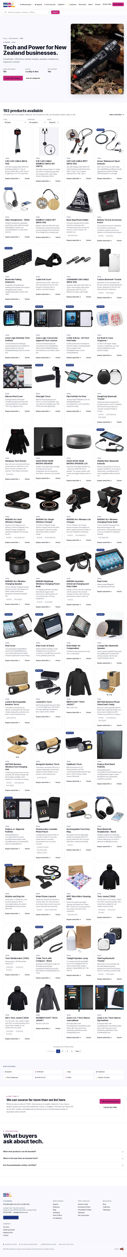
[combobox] (31, 12)
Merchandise (13, 38)
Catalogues (106, 1210)
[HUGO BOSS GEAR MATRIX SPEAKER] (48, 441)
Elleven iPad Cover (14, 396)
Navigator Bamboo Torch (47, 764)
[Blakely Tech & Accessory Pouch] (109, 200)
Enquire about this (12, 178)
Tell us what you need (110, 1101)
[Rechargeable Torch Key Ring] (79, 809)
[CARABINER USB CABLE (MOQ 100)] (79, 260)
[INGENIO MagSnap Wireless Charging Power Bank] (48, 562)
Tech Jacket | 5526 (106, 896)
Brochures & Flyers (84, 1207)
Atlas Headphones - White (17, 220)
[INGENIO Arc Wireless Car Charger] (79, 500)
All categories (57, 1218)
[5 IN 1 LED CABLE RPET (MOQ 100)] (79, 141)
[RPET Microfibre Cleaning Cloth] (79, 877)
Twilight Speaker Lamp (77, 958)
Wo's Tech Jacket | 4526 (17, 1018)
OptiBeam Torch (74, 764)
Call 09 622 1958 (110, 1107)
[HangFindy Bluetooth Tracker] (109, 377)
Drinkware (40, 1072)
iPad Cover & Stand (45, 645)
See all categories (33, 78)
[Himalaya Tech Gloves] (17, 441)
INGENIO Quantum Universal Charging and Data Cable (78, 584)
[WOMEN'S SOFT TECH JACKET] (48, 998)
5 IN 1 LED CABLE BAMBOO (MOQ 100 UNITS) (45, 163)
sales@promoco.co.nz (20, 1212)
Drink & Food (41, 1077)
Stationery (81, 1212)
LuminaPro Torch (44, 702)
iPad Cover (102, 581)
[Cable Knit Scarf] (48, 260)
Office (69, 1077)
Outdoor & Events (104, 1077)
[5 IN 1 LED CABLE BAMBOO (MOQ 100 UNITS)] (48, 141)
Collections (106, 1207)
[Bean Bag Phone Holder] (79, 200)
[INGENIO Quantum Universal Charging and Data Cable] (79, 562)
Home (5, 38)
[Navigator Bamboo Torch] (48, 745)
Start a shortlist (116, 115)
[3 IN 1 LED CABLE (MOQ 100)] (17, 141)
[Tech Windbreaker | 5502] (17, 939)
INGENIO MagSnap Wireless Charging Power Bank (48, 584)
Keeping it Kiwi (8, 1232)
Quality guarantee (9, 1230)
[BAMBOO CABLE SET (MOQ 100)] (48, 200)
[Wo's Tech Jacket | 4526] (17, 998)
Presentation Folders (84, 1210)
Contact (5, 1235)
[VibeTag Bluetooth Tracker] (109, 939)
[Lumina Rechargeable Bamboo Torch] (17, 682)
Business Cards (83, 1204)
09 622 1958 (107, 4)
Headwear (101, 1072)
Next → (78, 1051)
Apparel (9, 1072)
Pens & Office (57, 1215)
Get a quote (118, 4)
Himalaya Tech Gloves (15, 461)
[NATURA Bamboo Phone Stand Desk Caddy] (109, 682)
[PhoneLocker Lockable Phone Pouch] (48, 809)
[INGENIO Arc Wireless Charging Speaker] (17, 562)
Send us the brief (11, 1217)
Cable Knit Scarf (43, 279)
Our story (6, 1227)
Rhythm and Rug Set (14, 896)
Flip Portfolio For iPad (76, 396)
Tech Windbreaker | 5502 (17, 958)
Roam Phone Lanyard (46, 896)
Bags (69, 1072)
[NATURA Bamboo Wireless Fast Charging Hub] (17, 745)
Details (27, 178)
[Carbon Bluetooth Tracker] (109, 260)
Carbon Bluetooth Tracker (109, 279)
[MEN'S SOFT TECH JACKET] (79, 682)
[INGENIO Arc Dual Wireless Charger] (17, 500)
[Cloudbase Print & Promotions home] (9, 4)
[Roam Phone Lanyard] (48, 877)
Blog (104, 1204)
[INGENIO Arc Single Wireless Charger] (48, 500)
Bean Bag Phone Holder (78, 220)
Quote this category (13, 78)
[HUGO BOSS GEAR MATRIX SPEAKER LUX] (79, 441)
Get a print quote (83, 1215)
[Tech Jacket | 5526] (109, 877)
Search (55, 12)
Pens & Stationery (12, 1077)
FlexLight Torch (43, 396)
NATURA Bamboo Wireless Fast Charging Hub (16, 767)
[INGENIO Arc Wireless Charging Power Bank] (109, 500)
